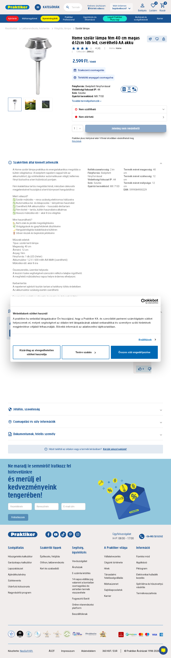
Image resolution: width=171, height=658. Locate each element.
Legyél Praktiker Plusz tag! (115, 18)
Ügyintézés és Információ (90, 18)
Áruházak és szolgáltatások (141, 18)
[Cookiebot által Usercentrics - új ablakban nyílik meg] (143, 301)
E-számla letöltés (81, 573)
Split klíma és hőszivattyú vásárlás (149, 586)
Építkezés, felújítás (50, 556)
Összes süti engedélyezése (134, 352)
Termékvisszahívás (146, 593)
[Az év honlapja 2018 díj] (28, 634)
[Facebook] (48, 534)
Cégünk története (113, 562)
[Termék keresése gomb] (68, 7)
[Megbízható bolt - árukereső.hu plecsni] (67, 634)
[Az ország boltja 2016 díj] (47, 634)
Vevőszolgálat (79, 561)
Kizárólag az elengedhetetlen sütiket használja (37, 352)
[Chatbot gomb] (163, 650)
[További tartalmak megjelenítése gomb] (61, 104)
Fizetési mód (143, 556)
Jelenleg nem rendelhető (126, 128)
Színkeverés (14, 580)
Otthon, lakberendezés (52, 562)
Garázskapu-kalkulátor (20, 562)
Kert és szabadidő (49, 568)
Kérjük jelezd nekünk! (115, 449)
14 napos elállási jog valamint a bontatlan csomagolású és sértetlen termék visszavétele (83, 586)
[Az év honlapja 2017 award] (57, 634)
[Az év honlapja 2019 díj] (37, 634)
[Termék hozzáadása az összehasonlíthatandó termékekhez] (150, 39)
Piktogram (141, 568)
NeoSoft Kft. (26, 651)
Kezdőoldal (11, 28)
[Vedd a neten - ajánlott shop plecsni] (77, 634)
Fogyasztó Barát (81, 598)
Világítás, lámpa (62, 28)
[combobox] (73, 7)
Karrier (160, 18)
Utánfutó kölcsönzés (19, 586)
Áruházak (77, 567)
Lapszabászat (15, 568)
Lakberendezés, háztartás (35, 28)
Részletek (76, 141)
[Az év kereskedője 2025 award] (103, 634)
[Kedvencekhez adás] (157, 39)
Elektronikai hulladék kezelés (147, 576)
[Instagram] (78, 534)
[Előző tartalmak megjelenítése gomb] (8, 104)
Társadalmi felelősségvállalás (113, 576)
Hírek (107, 568)
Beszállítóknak (80, 614)
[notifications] (163, 39)
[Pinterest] (70, 534)
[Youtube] (56, 534)
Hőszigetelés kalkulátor (20, 556)
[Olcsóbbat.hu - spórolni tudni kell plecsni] (91, 634)
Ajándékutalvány (17, 574)
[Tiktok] (63, 534)
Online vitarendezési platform (83, 606)
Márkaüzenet (111, 584)
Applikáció (141, 562)
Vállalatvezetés (112, 556)
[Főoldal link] (17, 7)
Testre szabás (83, 352)
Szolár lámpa (82, 28)
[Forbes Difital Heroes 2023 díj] (20, 634)
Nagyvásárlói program (19, 592)
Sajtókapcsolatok (113, 590)
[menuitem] (142, 7)
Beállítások (145, 339)
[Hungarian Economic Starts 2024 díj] (11, 634)
